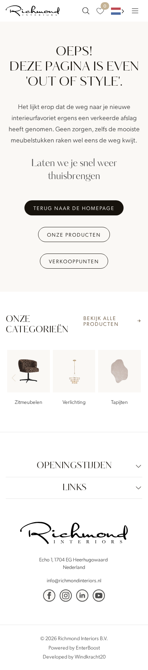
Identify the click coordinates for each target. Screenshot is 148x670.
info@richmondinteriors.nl (74, 580)
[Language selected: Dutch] (117, 11)
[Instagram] (66, 595)
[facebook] (49, 595)
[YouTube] (99, 595)
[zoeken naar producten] (86, 11)
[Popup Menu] (135, 11)
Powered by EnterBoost (74, 647)
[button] (133, 378)
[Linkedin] (82, 595)
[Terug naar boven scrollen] (132, 654)
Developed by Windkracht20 (74, 656)
